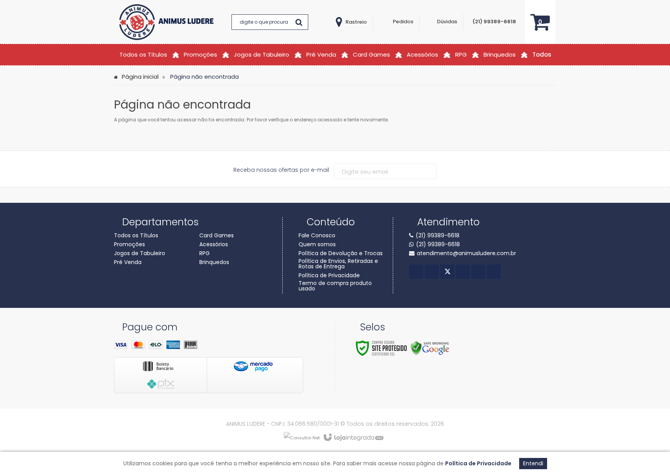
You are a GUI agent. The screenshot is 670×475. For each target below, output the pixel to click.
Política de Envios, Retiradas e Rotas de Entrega (338, 263)
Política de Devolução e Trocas (341, 253)
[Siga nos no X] (447, 271)
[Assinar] (430, 171)
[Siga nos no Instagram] (478, 271)
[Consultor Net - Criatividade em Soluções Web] (302, 438)
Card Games (216, 235)
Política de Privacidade (329, 275)
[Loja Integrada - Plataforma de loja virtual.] (353, 437)
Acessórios (213, 244)
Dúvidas (447, 21)
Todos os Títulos (136, 235)
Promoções (129, 244)
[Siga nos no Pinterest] (494, 271)
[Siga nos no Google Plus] (432, 271)
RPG (204, 253)
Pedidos (403, 21)
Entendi (533, 463)
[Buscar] (299, 22)
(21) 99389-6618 (494, 21)
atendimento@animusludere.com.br (466, 253)
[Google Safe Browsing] (430, 347)
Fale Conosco (317, 235)
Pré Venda (128, 262)
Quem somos (317, 244)
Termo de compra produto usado (335, 285)
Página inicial (140, 77)
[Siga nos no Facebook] (416, 271)
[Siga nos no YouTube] (463, 271)
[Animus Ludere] (168, 22)
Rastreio (356, 22)
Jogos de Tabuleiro (139, 253)
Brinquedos (214, 262)
